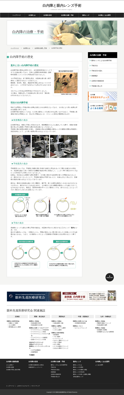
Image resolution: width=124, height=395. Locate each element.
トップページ (18, 15)
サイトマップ (35, 386)
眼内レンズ (85, 15)
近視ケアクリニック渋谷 (38, 339)
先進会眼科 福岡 (102, 325)
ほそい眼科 (56, 344)
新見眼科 (56, 334)
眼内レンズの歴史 (78, 367)
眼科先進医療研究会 (61, 392)
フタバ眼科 (56, 336)
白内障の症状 (48, 15)
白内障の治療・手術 (67, 15)
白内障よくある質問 (104, 15)
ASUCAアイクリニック (36, 342)
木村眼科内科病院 (80, 323)
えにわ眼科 (12, 325)
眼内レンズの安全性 (78, 372)
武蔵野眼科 (34, 352)
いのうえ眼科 (57, 330)
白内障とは (32, 15)
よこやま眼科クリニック (60, 346)
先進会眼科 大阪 (58, 323)
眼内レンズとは (77, 365)
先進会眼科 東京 (36, 323)
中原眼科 (32, 355)
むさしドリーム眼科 (59, 328)
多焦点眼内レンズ (78, 376)
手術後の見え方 (96, 86)
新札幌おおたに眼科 (15, 327)
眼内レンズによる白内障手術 (101, 60)
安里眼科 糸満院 (102, 330)
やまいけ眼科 (57, 342)
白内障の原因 (10, 367)
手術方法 (94, 65)
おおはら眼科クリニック (60, 348)
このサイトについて (23, 386)
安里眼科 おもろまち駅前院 (105, 332)
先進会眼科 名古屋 (36, 325)
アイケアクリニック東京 (38, 332)
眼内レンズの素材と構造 (80, 369)
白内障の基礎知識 (12, 361)
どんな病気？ (10, 365)
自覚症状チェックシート (35, 367)
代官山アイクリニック (36, 344)
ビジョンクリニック (81, 328)
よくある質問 (99, 365)
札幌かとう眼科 (13, 323)
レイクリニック (58, 338)
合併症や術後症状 (97, 81)
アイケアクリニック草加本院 (40, 330)
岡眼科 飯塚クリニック (104, 323)
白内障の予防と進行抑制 (13, 369)
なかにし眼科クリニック (60, 340)
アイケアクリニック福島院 (39, 337)
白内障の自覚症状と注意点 (36, 365)
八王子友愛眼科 (36, 350)
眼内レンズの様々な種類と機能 (82, 374)
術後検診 (94, 76)
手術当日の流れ (96, 71)
